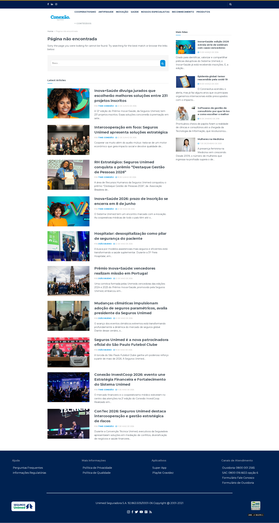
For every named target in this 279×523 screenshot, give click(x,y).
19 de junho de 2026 (126, 177)
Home (50, 31)
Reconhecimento (183, 12)
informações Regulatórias (29, 472)
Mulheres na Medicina (211, 139)
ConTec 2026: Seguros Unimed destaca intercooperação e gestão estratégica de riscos (130, 416)
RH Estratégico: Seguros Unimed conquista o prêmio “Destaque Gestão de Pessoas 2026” (129, 167)
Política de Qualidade (97, 472)
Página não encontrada (67, 31)
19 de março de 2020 (208, 84)
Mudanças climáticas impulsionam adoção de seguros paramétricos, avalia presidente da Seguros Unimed (130, 308)
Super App (159, 467)
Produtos (203, 12)
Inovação (122, 12)
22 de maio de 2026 (126, 209)
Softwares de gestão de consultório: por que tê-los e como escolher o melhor (213, 111)
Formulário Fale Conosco (238, 477)
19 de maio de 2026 (123, 350)
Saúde (135, 12)
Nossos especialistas (155, 12)
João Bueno (105, 244)
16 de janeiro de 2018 (209, 119)
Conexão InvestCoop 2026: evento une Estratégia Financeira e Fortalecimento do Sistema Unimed (130, 379)
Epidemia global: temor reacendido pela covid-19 (212, 78)
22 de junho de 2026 (126, 106)
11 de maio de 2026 (125, 390)
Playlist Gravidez (163, 472)
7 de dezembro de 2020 (210, 143)
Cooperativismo (85, 12)
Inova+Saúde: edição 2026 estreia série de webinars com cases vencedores (213, 44)
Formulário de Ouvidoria (238, 482)
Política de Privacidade (97, 467)
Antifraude (106, 12)
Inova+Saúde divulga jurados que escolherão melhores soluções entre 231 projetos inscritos (130, 96)
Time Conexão (106, 106)
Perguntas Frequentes (28, 467)
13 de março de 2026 (208, 52)
